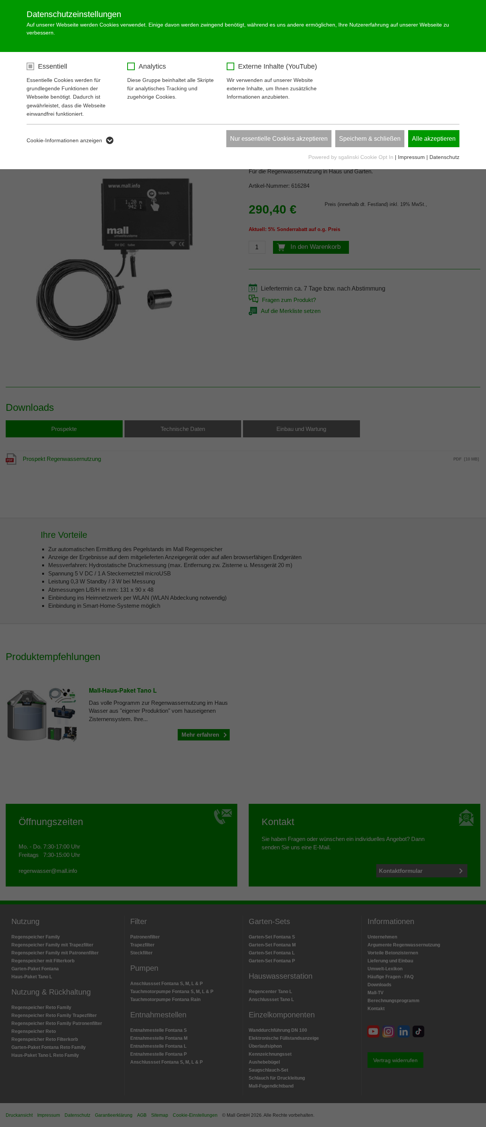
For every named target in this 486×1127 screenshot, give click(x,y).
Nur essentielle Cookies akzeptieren (279, 138)
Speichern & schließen (370, 138)
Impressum (411, 157)
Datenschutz (444, 157)
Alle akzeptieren (434, 138)
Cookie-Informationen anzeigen (64, 140)
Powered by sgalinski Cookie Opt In (351, 157)
